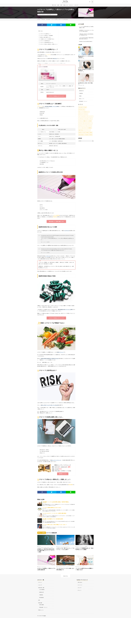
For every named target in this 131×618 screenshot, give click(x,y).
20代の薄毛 (80, 107)
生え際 (84, 132)
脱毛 (58, 5)
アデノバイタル (81, 116)
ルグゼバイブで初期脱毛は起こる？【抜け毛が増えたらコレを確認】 (85, 549)
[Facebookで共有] (42, 25)
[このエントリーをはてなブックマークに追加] (61, 25)
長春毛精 (90, 134)
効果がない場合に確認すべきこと (45, 37)
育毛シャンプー (81, 98)
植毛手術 (80, 132)
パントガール (48, 54)
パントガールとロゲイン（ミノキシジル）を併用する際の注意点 (54, 513)
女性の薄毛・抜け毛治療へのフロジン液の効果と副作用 (52, 518)
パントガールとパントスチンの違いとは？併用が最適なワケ (65, 569)
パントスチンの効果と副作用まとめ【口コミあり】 (51, 507)
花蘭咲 (91, 132)
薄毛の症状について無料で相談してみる (56, 221)
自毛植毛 (87, 132)
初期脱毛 (90, 127)
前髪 (79, 130)
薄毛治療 (86, 134)
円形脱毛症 (55, 216)
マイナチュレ (81, 123)
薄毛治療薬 (70, 484)
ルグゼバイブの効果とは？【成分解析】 (46, 35)
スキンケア (76, 5)
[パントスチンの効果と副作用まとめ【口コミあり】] (39, 509)
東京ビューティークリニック (62, 465)
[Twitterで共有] (51, 25)
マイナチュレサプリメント (88, 123)
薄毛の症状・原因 (81, 58)
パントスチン (90, 118)
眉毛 (61, 5)
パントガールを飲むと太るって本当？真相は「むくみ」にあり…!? (54, 524)
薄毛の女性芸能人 (81, 134)
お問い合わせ (80, 582)
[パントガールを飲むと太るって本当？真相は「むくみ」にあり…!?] (39, 526)
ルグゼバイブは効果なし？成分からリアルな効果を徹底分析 (46, 569)
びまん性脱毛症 (56, 215)
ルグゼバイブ (54, 14)
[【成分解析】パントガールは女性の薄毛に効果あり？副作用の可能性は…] (39, 503)
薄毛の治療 (40, 602)
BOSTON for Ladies (82, 109)
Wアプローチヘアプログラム (83, 114)
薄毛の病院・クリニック (83, 101)
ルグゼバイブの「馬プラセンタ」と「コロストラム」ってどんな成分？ (65, 549)
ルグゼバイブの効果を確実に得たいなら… (46, 42)
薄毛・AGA (54, 5)
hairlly (45, 615)
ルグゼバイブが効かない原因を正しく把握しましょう (48, 44)
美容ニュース (66, 5)
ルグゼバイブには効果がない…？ (45, 33)
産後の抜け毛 (81, 90)
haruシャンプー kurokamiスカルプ (84, 111)
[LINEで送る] (70, 25)
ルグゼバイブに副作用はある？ (44, 40)
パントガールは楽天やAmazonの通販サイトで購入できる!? (84, 569)
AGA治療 (85, 107)
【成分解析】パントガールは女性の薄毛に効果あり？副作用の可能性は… (55, 501)
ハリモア (80, 118)
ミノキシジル (89, 125)
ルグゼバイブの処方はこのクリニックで (56, 96)
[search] (93, 141)
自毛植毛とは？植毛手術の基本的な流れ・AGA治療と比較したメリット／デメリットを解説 (46, 550)
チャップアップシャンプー (89, 116)
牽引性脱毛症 (41, 597)
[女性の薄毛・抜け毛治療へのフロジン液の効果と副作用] (39, 520)
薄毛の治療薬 (49, 14)
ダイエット (71, 5)
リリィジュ (80, 127)
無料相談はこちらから (63, 473)
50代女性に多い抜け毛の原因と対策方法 (85, 41)
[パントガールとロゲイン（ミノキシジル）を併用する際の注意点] (39, 515)
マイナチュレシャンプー (82, 125)
